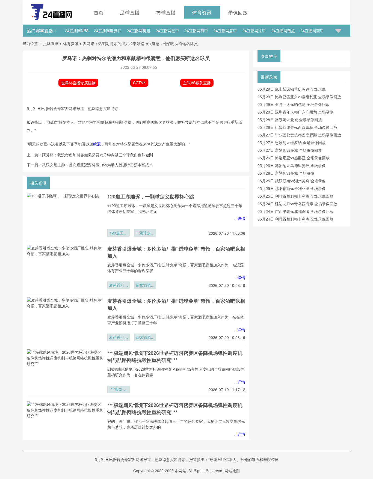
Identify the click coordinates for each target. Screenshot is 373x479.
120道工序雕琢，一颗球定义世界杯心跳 (150, 196)
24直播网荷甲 (196, 30)
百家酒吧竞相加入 (145, 285)
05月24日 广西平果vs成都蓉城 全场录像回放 (295, 211)
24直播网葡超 (283, 30)
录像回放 (238, 12)
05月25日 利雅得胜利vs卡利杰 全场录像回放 (295, 196)
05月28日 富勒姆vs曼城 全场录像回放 (289, 119)
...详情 (239, 218)
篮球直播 (166, 12)
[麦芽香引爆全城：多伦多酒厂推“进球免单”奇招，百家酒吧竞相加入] (65, 267)
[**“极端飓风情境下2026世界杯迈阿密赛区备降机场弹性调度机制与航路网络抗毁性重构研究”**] (65, 371)
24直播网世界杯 (107, 30)
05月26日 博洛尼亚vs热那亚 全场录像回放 (293, 157)
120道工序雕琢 (118, 233)
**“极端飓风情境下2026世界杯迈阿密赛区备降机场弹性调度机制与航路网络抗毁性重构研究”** (174, 356)
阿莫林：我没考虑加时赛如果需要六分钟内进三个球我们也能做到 (97, 154)
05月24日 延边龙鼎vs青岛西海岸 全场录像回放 (297, 203)
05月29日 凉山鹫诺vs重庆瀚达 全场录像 (291, 89)
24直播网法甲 (254, 30)
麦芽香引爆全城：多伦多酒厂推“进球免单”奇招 (118, 285)
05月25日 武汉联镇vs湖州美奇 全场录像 (291, 180)
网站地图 (232, 470)
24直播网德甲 (167, 30)
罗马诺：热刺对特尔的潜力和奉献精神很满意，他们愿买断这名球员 (140, 43)
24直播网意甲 (225, 30)
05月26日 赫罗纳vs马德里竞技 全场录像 (291, 165)
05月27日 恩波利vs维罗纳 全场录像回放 (291, 142)
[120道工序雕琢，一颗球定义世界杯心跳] (65, 215)
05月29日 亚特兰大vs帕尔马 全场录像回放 (293, 104)
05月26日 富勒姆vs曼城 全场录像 (285, 173)
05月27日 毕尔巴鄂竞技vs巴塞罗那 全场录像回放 (299, 135)
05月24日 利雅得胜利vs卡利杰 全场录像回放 (295, 219)
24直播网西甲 (312, 30)
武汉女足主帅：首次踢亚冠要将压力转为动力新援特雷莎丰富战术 (97, 164)
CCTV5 (139, 82)
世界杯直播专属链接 (78, 82)
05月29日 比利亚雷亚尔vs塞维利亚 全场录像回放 (299, 96)
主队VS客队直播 (197, 82)
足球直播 (130, 12)
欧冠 (97, 144)
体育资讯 (202, 12)
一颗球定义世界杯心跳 (145, 233)
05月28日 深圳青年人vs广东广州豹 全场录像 (295, 112)
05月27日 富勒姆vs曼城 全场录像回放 (289, 150)
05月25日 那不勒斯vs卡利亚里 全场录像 (291, 188)
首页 (98, 12)
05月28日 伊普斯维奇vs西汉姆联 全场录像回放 (297, 127)
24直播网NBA (76, 30)
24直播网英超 (138, 30)
